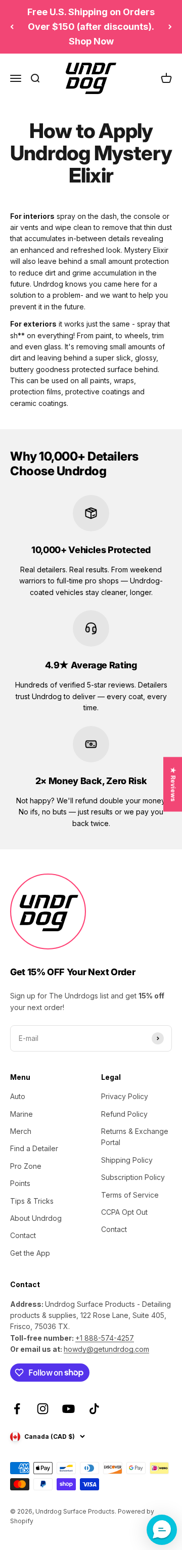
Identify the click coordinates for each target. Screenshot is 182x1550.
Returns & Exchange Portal (134, 1137)
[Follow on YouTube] (68, 1409)
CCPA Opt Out (124, 1212)
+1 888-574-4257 (104, 1338)
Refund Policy (124, 1114)
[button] (162, 1530)
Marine (21, 1114)
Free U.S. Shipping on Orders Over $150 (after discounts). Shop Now (91, 27)
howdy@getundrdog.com (106, 1349)
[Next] (170, 27)
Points (20, 1183)
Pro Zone (25, 1166)
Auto (17, 1096)
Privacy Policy (124, 1096)
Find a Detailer (34, 1148)
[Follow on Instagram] (43, 1409)
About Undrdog (36, 1218)
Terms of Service (130, 1195)
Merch (20, 1131)
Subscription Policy (133, 1177)
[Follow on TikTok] (94, 1409)
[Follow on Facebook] (17, 1409)
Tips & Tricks (32, 1201)
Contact (23, 1235)
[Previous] (12, 27)
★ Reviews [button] (173, 784)
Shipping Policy (127, 1160)
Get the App (30, 1253)
